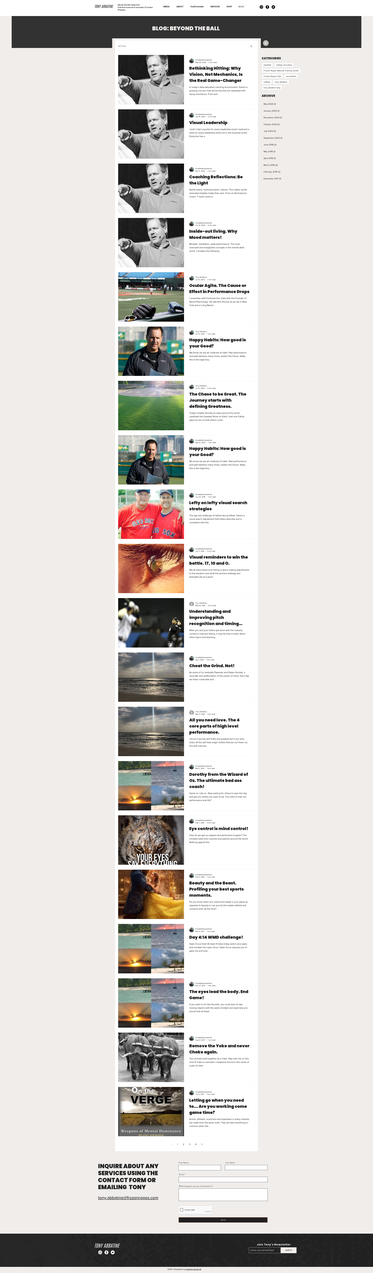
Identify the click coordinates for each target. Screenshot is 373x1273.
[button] (251, 46)
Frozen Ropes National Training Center (281, 70)
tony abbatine (281, 82)
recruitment (291, 76)
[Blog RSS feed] (266, 43)
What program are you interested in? (196, 1186)
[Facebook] (267, 7)
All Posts (122, 46)
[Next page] (201, 1144)
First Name (184, 1163)
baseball (267, 65)
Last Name (230, 1163)
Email (181, 1174)
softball (267, 82)
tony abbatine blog (272, 87)
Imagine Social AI (193, 1269)
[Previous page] (171, 1144)
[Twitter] (273, 7)
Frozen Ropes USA (272, 76)
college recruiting (284, 65)
